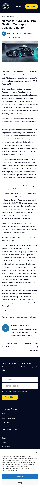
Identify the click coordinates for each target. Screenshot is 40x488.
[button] (37, 452)
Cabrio (4, 442)
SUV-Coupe (6, 446)
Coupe (4, 438)
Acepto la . (16, 392)
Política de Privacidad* (19, 392)
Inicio (3, 17)
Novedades (11, 17)
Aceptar (20, 477)
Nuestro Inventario (8, 418)
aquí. (34, 317)
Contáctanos (6, 422)
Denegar (20, 483)
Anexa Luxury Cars (11, 33)
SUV (3, 434)
